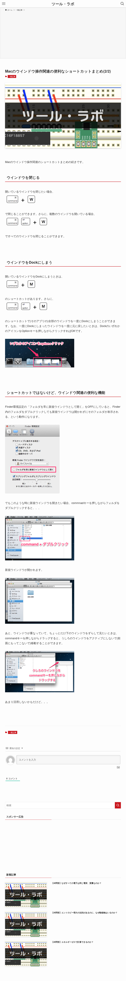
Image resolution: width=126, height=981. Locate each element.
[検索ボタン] (122, 3)
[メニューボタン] (3, 3)
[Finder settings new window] (32, 492)
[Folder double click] (39, 559)
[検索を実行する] (118, 805)
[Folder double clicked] (39, 622)
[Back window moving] (39, 691)
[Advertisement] (63, 34)
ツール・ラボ (63, 4)
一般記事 (12, 76)
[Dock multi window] (39, 366)
